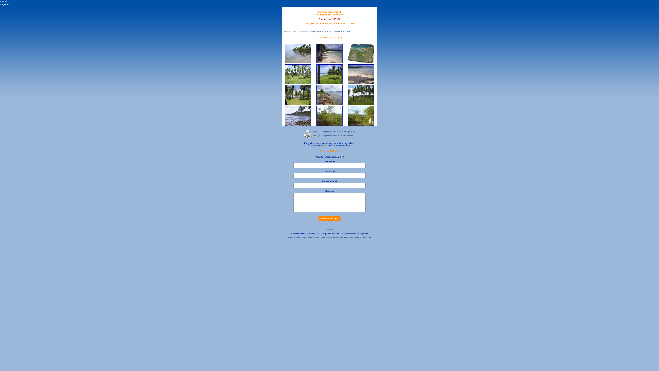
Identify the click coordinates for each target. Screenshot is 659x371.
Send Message (329, 218)
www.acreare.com (316, 238)
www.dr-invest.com (297, 238)
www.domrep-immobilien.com (339, 238)
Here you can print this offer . (334, 132)
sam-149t (329, 157)
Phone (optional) (329, 181)
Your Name (329, 161)
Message (329, 191)
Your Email (329, 171)
